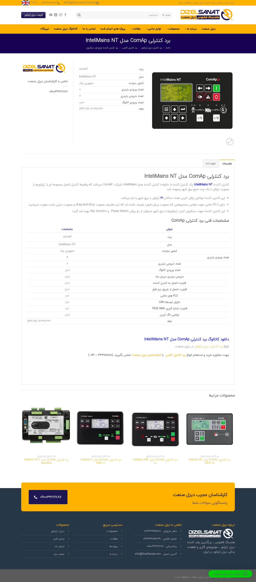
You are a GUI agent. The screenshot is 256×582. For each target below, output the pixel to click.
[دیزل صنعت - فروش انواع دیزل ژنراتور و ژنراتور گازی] (207, 15)
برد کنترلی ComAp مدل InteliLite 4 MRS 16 (101, 461)
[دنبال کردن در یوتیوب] (50, 15)
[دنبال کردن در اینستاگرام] (60, 15)
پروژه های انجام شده (112, 29)
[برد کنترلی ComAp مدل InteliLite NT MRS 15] (209, 427)
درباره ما (192, 29)
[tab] (227, 163)
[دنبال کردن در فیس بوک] (65, 15)
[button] (230, 574)
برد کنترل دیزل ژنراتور (151, 48)
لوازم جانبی (154, 29)
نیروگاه (44, 29)
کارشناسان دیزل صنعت (146, 355)
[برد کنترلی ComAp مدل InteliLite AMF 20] (155, 427)
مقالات (136, 29)
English (34, 2)
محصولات (174, 29)
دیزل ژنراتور (202, 346)
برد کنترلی (216, 346)
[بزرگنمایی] (230, 141)
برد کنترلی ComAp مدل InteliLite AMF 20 (155, 461)
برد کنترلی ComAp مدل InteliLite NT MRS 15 (210, 461)
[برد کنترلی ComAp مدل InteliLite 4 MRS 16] (101, 427)
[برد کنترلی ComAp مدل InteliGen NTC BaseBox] (46, 427)
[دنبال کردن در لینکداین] (55, 15)
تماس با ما (89, 29)
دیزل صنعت (209, 29)
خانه (168, 48)
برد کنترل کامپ (129, 48)
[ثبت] (79, 15)
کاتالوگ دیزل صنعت (66, 29)
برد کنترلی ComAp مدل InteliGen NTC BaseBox (46, 461)
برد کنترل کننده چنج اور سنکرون (102, 48)
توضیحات (227, 163)
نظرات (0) (211, 163)
